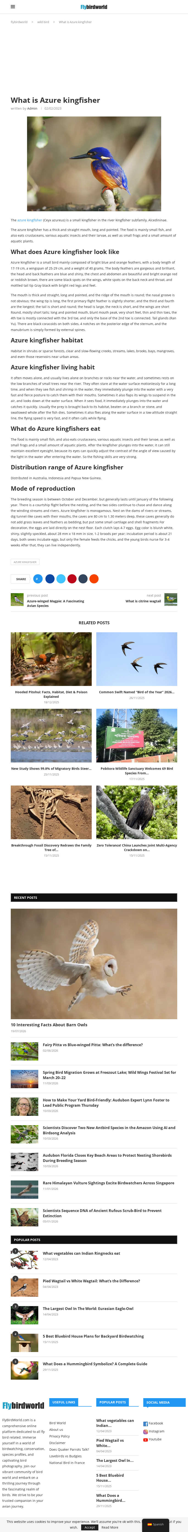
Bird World (57, 1423)
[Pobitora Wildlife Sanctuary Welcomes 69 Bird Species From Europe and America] (136, 735)
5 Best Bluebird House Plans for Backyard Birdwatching (93, 1336)
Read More (110, 1527)
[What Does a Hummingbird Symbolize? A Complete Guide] (24, 1370)
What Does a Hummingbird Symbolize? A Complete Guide (95, 1363)
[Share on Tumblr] (83, 578)
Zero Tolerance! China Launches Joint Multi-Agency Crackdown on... (137, 847)
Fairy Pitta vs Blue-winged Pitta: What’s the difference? (93, 1044)
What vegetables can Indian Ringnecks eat (81, 1253)
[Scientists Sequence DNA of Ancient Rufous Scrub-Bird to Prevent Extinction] (24, 1217)
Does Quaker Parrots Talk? (69, 1449)
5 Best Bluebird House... (110, 1478)
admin (32, 108)
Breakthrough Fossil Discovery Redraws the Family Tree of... (51, 847)
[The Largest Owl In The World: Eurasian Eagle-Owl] (24, 1315)
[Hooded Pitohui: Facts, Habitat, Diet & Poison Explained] (51, 659)
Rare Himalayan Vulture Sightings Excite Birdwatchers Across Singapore (108, 1182)
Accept (90, 1527)
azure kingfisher (29, 220)
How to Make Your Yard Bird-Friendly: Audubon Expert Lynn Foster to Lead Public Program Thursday (106, 1103)
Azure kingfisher (25, 562)
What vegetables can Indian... (115, 1423)
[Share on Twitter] (61, 578)
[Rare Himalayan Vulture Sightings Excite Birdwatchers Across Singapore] (24, 1189)
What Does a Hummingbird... (110, 1498)
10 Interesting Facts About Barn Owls (49, 1024)
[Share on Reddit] (94, 578)
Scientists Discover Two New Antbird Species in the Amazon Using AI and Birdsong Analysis (109, 1130)
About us (56, 1429)
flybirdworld (19, 22)
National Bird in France (67, 1462)
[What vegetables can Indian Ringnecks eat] (24, 1260)
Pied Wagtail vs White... (110, 1443)
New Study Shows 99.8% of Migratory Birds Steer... (51, 768)
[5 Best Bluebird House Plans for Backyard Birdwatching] (24, 1343)
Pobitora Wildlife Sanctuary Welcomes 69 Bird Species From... (137, 770)
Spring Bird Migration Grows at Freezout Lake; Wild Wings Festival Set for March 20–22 (109, 1075)
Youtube (155, 1439)
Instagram (156, 1431)
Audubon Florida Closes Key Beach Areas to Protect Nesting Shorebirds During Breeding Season (107, 1158)
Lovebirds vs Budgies (65, 1456)
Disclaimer (57, 1443)
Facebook (155, 1423)
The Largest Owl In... (115, 1460)
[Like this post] (39, 579)
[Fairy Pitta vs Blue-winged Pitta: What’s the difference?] (24, 1051)
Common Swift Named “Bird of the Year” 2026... (136, 692)
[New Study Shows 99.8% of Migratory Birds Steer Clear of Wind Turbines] (51, 735)
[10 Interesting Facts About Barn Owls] (94, 964)
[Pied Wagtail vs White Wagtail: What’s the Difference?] (24, 1287)
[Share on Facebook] (50, 578)
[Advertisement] (94, 58)
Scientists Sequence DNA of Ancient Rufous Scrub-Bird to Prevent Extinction (102, 1213)
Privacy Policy (59, 1436)
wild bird (43, 22)
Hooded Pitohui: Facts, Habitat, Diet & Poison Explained (51, 694)
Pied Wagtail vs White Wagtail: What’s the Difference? (91, 1280)
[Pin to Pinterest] (72, 578)
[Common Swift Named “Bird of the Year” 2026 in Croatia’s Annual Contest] (136, 659)
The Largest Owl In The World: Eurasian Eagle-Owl (88, 1308)
